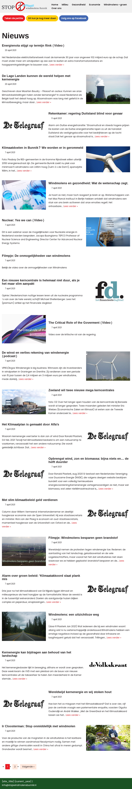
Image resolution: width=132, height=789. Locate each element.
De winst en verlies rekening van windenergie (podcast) (35, 354)
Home (54, 4)
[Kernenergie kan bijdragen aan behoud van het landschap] (108, 666)
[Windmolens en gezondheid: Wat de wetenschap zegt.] (24, 194)
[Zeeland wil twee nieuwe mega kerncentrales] (24, 402)
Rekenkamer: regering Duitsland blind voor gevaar (85, 113)
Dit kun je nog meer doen (42, 18)
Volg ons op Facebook (73, 18)
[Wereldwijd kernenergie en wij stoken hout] (24, 703)
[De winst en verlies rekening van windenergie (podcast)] (108, 366)
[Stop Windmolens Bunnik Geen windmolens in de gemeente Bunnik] (24, 6)
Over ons (56, 8)
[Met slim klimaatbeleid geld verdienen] (108, 513)
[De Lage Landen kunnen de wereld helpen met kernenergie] (108, 89)
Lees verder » (57, 64)
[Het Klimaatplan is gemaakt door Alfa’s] (108, 436)
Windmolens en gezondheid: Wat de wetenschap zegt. (88, 183)
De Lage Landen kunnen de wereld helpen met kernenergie (36, 77)
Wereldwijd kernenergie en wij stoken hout (80, 692)
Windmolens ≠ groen (115, 4)
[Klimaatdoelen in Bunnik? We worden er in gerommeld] (108, 159)
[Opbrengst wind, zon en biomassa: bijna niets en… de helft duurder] (24, 473)
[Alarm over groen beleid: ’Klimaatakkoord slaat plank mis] (108, 589)
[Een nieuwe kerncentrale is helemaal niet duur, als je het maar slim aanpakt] (108, 291)
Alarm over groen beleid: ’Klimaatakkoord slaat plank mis (41, 577)
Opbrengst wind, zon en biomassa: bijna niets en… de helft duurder (88, 460)
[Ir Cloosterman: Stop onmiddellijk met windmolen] (108, 738)
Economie (94, 4)
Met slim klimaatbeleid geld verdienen (30, 500)
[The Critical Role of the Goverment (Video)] (24, 328)
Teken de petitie (14, 18)
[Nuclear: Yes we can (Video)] (108, 231)
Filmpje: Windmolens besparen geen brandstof (83, 538)
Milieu (65, 4)
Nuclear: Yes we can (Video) (23, 220)
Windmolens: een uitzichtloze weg (73, 614)
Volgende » (28, 766)
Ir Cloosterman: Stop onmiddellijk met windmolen (38, 726)
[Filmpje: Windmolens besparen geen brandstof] (24, 551)
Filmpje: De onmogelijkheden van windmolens (36, 256)
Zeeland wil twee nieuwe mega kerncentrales (81, 390)
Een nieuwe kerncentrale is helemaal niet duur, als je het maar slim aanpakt (41, 282)
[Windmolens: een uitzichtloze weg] (24, 626)
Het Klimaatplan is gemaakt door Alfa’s (30, 424)
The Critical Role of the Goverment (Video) (80, 322)
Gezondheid (78, 4)
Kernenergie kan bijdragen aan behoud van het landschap (36, 654)
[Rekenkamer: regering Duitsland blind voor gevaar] (24, 125)
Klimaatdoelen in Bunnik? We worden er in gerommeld (42, 148)
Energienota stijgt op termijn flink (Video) (33, 45)
